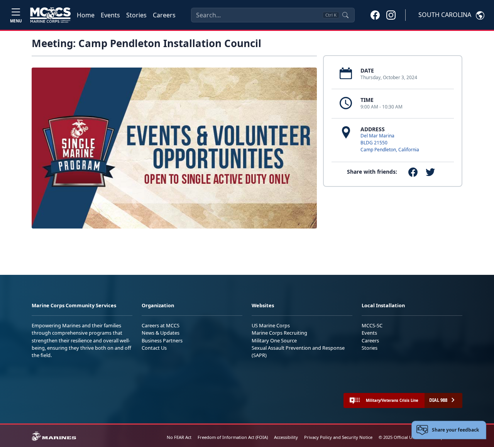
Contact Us (154, 347)
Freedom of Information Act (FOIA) (233, 437)
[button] (375, 14)
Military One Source (274, 340)
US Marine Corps (271, 325)
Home (86, 15)
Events (110, 15)
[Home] (50, 15)
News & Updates (160, 332)
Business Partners (162, 340)
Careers (164, 15)
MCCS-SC (372, 325)
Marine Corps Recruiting (279, 332)
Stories (136, 15)
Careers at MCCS (160, 325)
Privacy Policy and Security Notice (338, 437)
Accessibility (286, 437)
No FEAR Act (179, 437)
